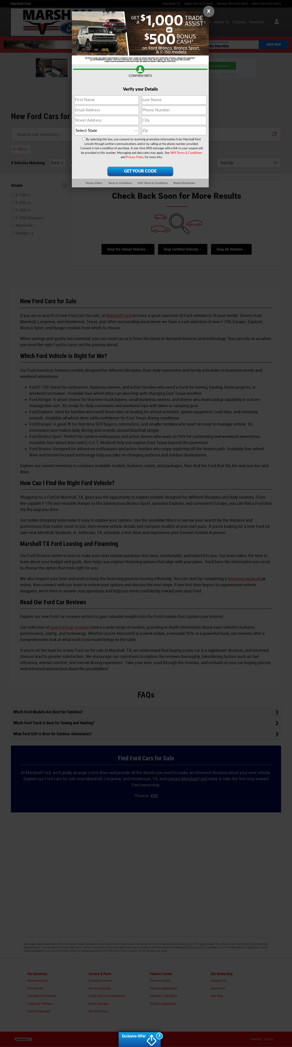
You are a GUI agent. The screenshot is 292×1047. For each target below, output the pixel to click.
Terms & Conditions (120, 183)
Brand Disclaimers (184, 183)
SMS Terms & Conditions (186, 153)
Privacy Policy (135, 157)
